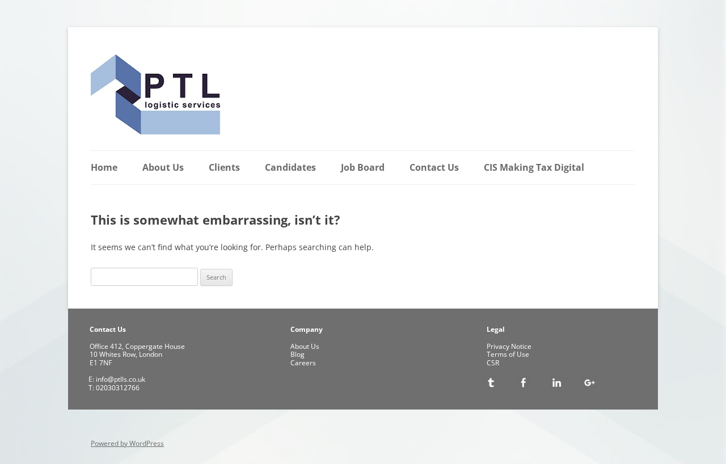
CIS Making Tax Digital (534, 167)
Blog (297, 354)
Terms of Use (508, 354)
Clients (224, 167)
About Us (163, 167)
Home (104, 167)
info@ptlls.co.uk (119, 379)
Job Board (363, 167)
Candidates (290, 167)
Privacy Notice (509, 346)
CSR (493, 363)
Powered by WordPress (127, 443)
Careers (303, 363)
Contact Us (434, 167)
